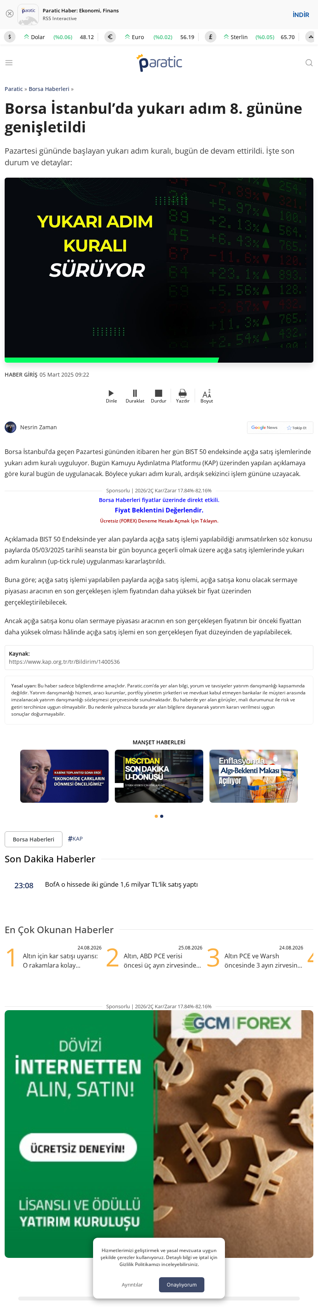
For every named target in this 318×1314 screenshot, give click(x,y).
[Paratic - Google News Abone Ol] (280, 430)
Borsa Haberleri (49, 89)
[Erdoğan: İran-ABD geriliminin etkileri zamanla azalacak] (64, 776)
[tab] (156, 816)
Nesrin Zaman (38, 427)
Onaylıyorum (182, 1284)
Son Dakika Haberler (50, 858)
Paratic (14, 89)
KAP (75, 839)
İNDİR (301, 15)
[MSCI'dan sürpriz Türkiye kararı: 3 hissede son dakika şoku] (159, 776)
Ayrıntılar (132, 1284)
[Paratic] (159, 63)
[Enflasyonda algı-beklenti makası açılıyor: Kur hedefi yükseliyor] (253, 776)
